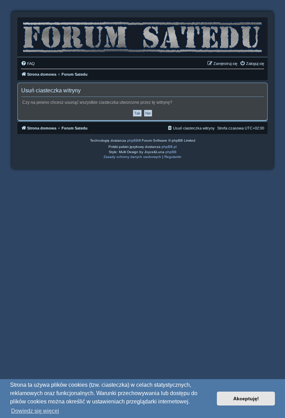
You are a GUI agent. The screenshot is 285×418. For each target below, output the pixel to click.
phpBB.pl (169, 147)
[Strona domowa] (142, 35)
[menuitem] (28, 63)
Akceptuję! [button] (246, 398)
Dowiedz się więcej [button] (35, 411)
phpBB (132, 140)
